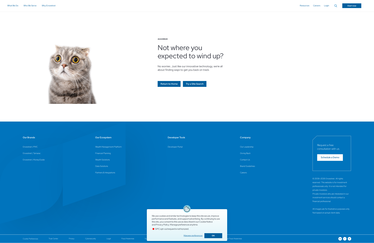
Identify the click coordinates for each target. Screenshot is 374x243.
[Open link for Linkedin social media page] (340, 239)
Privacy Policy (162, 224)
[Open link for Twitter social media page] (345, 239)
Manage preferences (193, 235)
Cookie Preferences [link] (30, 239)
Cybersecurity (90, 238)
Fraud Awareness (127, 238)
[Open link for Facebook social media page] (349, 239)
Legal (109, 238)
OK (213, 235)
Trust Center (53, 238)
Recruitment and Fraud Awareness (229, 238)
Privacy (71, 238)
